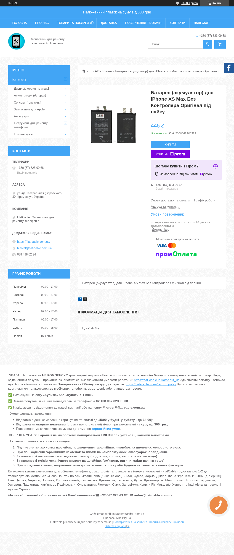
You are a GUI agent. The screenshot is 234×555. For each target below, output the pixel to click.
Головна (19, 23)
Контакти (177, 23)
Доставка (109, 23)
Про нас (42, 23)
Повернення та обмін (143, 23)
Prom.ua (139, 514)
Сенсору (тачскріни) (27, 102)
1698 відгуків (189, 3)
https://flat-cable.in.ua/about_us (156, 380)
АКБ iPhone (103, 71)
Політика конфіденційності (166, 522)
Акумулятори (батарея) (30, 95)
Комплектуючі (23, 134)
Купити (170, 144)
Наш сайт (202, 23)
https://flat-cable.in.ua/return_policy (151, 384)
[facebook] (80, 300)
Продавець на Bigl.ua (117, 518)
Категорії (19, 80)
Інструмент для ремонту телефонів (31, 125)
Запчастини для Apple (29, 109)
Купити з (162, 154)
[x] (85, 300)
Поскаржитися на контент (130, 522)
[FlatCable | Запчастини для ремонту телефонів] (16, 41)
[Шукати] (207, 44)
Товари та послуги (73, 23)
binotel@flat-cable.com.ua (34, 248)
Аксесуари (21, 116)
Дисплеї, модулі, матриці (31, 88)
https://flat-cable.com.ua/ (33, 241)
